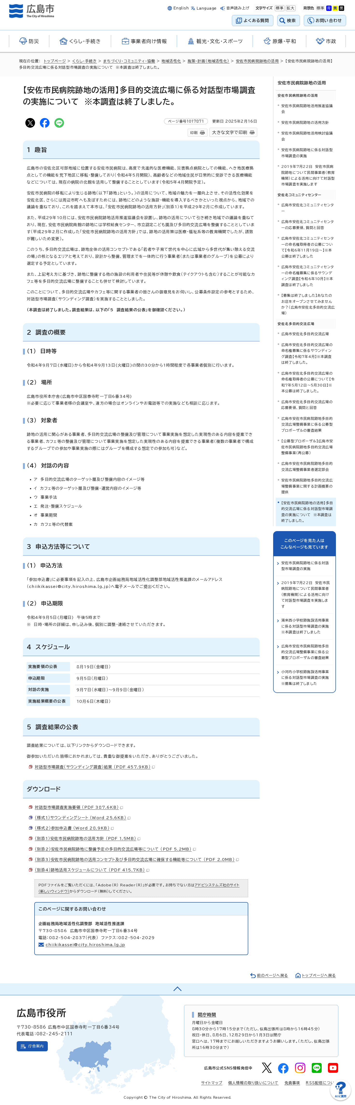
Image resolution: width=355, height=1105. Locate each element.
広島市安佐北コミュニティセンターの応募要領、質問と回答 (307, 224)
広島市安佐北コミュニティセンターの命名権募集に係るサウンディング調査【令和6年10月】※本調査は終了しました (307, 275)
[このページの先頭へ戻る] (177, 989)
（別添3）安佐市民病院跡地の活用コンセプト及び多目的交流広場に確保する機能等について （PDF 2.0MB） (135, 859)
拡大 (290, 8)
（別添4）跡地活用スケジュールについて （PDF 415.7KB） (90, 870)
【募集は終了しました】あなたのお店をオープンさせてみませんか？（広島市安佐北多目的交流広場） (308, 304)
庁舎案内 (36, 1046)
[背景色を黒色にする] (341, 8)
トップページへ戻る (319, 975)
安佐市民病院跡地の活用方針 (305, 122)
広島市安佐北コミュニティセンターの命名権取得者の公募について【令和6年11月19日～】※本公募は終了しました (307, 247)
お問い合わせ (329, 20)
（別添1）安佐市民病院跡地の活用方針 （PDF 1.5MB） (85, 838)
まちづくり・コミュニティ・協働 (129, 61)
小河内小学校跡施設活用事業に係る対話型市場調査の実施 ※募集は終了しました (306, 677)
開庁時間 (207, 1014)
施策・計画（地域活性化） (208, 61)
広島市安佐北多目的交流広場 (305, 334)
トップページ (55, 61)
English (181, 8)
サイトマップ (211, 1083)
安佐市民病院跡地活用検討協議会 (307, 136)
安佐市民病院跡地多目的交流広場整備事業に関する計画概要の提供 (307, 486)
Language (207, 8)
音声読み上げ (238, 8)
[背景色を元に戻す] (320, 8)
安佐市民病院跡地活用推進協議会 (307, 108)
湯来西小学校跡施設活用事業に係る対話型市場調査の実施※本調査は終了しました (305, 626)
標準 (279, 8)
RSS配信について (322, 1083)
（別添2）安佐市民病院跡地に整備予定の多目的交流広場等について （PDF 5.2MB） (113, 849)
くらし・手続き (84, 61)
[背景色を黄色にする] (335, 8)
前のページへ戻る (272, 975)
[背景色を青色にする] (329, 8)
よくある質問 (256, 20)
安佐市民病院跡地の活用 (257, 61)
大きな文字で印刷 (229, 132)
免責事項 (292, 1083)
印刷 (194, 132)
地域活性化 (171, 61)
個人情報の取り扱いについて (253, 1083)
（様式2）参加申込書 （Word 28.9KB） (72, 828)
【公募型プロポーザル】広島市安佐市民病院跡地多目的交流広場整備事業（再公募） (307, 447)
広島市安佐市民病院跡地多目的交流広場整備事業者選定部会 (307, 466)
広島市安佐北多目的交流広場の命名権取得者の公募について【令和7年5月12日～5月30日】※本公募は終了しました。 (308, 382)
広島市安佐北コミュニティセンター (307, 208)
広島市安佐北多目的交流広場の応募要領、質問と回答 (307, 404)
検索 (291, 20)
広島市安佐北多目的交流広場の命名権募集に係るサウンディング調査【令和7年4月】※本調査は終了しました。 (307, 353)
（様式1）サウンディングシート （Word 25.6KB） (80, 818)
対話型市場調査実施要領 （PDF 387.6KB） (77, 807)
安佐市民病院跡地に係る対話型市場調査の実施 (307, 152)
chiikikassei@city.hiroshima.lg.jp (85, 945)
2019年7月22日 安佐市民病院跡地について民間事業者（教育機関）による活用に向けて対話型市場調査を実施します (308, 175)
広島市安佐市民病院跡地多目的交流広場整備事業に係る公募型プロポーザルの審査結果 (307, 424)
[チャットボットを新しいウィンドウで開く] (340, 1099)
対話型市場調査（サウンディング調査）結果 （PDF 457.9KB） (93, 767)
